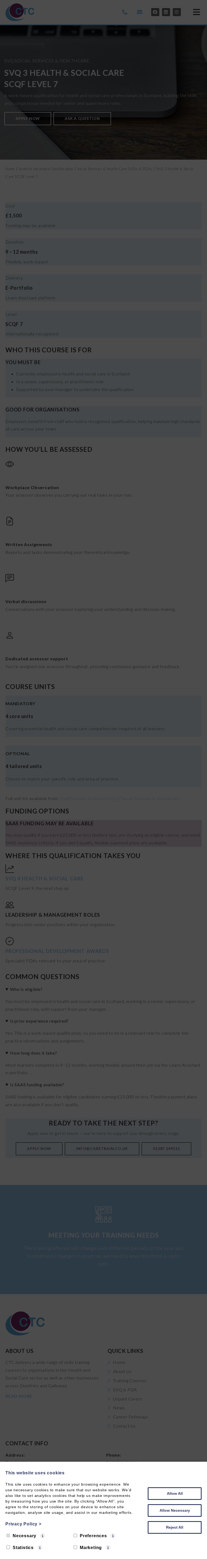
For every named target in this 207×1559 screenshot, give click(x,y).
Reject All (174, 1527)
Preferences (93, 1535)
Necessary (24, 1535)
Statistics (23, 1547)
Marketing (91, 1547)
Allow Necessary (175, 1510)
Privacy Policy (23, 1524)
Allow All (175, 1493)
